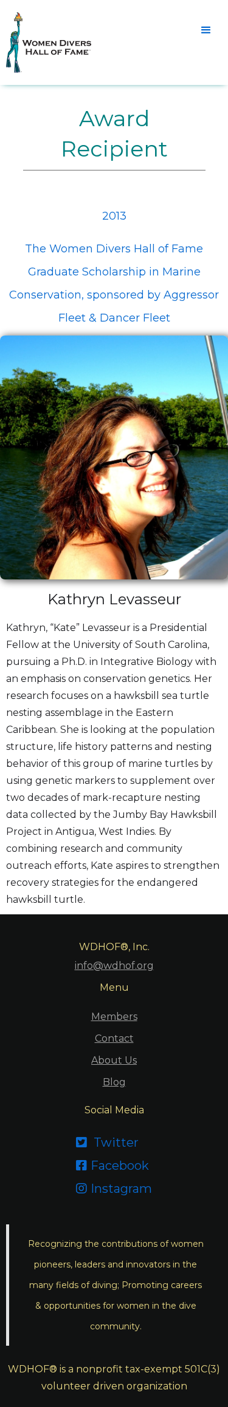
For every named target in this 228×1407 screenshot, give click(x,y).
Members (114, 1016)
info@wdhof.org (114, 965)
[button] (205, 29)
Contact (114, 1038)
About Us (114, 1060)
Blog (114, 1082)
